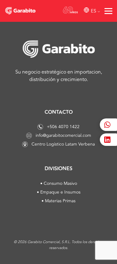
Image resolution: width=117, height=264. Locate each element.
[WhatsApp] (108, 124)
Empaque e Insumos (60, 192)
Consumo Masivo (60, 183)
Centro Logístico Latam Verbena (63, 144)
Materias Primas (60, 201)
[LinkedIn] (108, 139)
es (93, 11)
